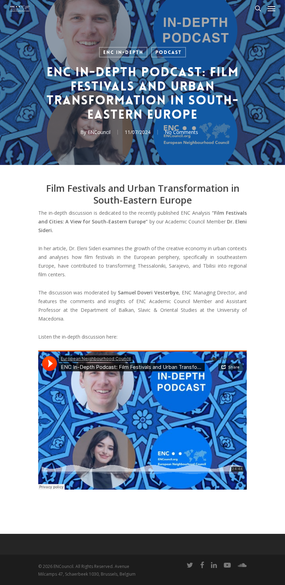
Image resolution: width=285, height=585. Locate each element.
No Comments (181, 132)
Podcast (168, 52)
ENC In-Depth (123, 52)
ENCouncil (99, 132)
